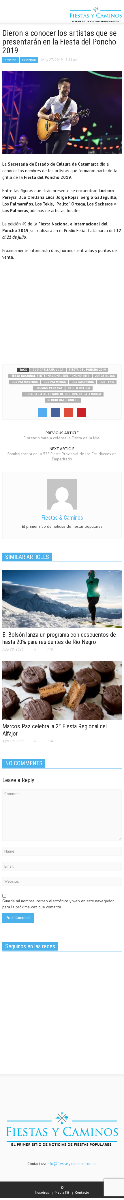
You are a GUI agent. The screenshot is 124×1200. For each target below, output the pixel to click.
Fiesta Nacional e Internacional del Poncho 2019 (49, 376)
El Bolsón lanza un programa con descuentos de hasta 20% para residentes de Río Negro (59, 638)
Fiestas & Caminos (62, 517)
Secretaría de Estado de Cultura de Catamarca (63, 394)
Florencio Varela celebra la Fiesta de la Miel (62, 437)
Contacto (82, 1192)
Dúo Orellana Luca (48, 370)
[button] (22, 15)
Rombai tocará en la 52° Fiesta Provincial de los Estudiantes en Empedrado (62, 456)
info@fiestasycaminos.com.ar (72, 1163)
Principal (29, 60)
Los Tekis (106, 382)
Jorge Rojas (105, 376)
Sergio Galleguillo (62, 400)
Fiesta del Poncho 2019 (87, 370)
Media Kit (62, 1192)
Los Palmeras (55, 382)
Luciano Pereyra (48, 388)
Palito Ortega (79, 388)
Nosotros (42, 1192)
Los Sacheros (83, 382)
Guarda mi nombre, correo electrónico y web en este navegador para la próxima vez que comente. (58, 904)
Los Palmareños (25, 382)
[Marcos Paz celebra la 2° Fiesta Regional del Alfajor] (62, 689)
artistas (10, 60)
